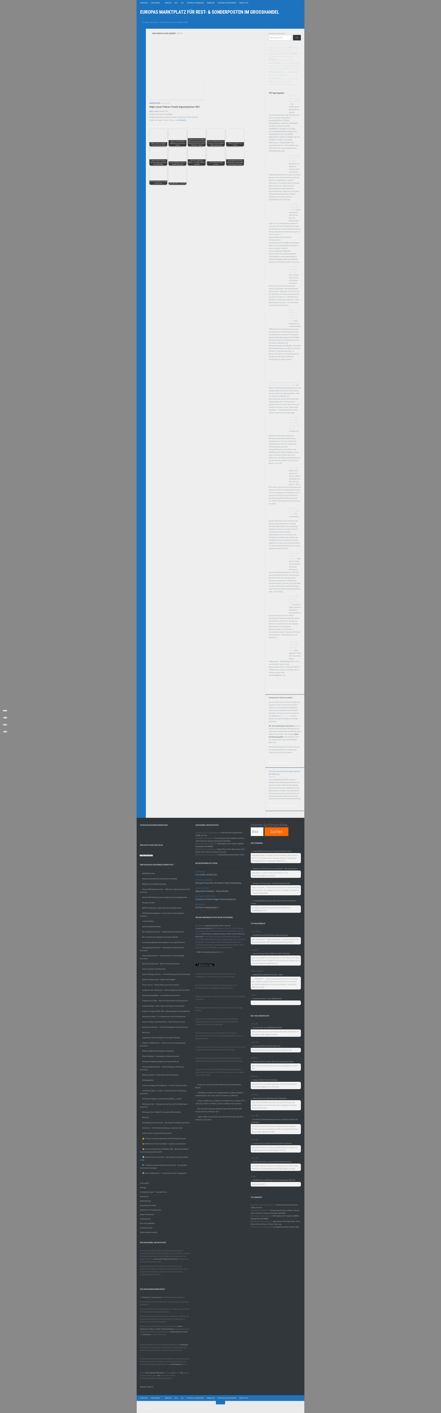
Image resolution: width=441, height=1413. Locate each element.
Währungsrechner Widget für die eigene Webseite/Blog (161, 1112)
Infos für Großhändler (147, 1223)
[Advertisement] (205, 55)
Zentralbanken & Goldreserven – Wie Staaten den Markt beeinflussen (166, 1123)
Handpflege (285, 54)
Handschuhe (144, 1329)
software (284, 79)
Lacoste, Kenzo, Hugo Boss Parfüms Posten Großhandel (272, 1143)
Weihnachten (285, 84)
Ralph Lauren (154, 111)
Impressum (146, 1032)
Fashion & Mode (154, 103)
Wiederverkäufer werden (148, 1232)
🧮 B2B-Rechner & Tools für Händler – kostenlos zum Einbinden (164, 1144)
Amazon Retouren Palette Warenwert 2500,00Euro (270, 1098)
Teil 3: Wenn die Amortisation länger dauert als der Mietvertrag (284, 772)
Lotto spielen (144, 1183)
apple (290, 47)
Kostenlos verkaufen (195, 3)
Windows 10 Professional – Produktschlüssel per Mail (271, 883)
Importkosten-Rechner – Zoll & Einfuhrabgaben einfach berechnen (165, 1027)
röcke (285, 72)
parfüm (271, 69)
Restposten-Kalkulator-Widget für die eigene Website (160, 1062)
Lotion (275, 66)
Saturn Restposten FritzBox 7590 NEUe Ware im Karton (294, 315)
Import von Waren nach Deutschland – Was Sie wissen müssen (163, 1022)
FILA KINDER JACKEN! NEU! (206, 874)
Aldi (176, 3)
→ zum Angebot (180, 120)
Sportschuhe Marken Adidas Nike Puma (266, 1046)
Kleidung (166, 1259)
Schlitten (158, 1329)
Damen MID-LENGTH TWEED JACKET (294, 511)
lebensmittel (294, 63)
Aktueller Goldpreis (146, 1387)
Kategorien (155, 3)
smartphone (275, 78)
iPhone (273, 59)
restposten (276, 71)
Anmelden (211, 3)
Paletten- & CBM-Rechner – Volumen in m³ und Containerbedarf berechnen (162, 1044)
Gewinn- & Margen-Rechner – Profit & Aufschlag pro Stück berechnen (166, 974)
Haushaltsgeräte (274, 57)
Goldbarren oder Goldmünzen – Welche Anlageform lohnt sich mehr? (166, 990)
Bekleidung (296, 48)
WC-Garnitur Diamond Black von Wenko (294, 269)
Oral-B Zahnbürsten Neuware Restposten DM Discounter (272, 851)
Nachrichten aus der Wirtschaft (281, 763)
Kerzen (290, 60)
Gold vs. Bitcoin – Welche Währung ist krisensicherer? (160, 985)
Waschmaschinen (274, 84)
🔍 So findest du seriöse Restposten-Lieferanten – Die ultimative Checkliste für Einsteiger (163, 1166)
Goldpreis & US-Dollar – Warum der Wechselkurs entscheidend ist (165, 1001)
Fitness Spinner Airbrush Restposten (294, 556)
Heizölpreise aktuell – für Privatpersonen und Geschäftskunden (164, 1017)
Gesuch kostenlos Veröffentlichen (154, 969)
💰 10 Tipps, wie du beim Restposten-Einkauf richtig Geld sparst (164, 1138)
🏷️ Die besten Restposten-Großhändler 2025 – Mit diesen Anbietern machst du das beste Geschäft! (164, 1150)
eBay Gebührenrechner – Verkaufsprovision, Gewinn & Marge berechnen (162, 957)
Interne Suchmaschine (269, 825)
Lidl (182, 3)
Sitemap (143, 1188)
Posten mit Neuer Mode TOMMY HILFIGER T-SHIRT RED (271, 954)
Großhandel (184, 1345)
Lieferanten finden (146, 1228)
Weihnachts (147, 1335)
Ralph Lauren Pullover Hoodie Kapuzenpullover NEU (174, 106)
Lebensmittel (157, 1259)
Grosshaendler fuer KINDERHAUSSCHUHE (267, 1028)
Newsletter (243, 3)
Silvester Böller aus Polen (179, 1332)
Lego (270, 66)
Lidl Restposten (145, 1219)
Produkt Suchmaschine (277, 33)
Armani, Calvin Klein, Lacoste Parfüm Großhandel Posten (272, 1162)
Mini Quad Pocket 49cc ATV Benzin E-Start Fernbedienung (218, 883)
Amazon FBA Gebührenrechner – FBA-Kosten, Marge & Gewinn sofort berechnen (165, 890)
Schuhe (280, 75)
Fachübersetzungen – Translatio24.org (153, 1192)
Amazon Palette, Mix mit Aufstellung (265, 1080)
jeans (285, 60)
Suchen (276, 831)
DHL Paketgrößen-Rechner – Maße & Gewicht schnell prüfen (163, 932)
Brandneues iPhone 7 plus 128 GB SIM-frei (267, 999)
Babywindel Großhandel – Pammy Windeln (211, 891)
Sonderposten (156, 1297)
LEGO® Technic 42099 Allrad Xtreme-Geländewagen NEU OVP (274, 1180)
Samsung (292, 72)
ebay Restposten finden (148, 1205)
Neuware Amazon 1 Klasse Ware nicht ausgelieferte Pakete (273, 1062)
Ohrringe (297, 66)
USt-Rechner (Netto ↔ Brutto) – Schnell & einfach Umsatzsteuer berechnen (163, 1092)
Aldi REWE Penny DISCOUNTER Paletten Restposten (270, 935)
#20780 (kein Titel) (148, 873)
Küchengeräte (284, 63)
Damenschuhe (278, 50)
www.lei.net (144, 1196)
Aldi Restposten (145, 1201)
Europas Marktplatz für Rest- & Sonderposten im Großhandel (209, 12)
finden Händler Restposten (154, 1373)
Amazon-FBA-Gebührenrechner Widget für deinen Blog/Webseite (164, 897)
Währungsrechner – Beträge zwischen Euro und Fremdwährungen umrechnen (163, 1105)
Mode (280, 66)
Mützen (151, 1329)
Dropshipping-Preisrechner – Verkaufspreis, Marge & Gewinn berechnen (162, 949)
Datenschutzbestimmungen (151, 927)
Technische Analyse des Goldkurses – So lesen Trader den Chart (164, 1085)
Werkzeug (293, 84)
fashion (286, 50)
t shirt (290, 81)
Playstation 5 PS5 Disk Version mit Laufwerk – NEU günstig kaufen (275, 869)
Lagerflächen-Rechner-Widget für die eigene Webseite (161, 1038)
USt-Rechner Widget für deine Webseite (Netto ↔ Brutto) (161, 1099)
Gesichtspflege (274, 54)
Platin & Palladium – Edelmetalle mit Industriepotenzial (160, 1056)
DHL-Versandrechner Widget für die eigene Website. (160, 937)
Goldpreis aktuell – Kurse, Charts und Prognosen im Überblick (163, 1006)
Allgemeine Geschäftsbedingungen (154, 884)
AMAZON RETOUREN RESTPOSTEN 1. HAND (268, 975)
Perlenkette (277, 69)
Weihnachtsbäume (168, 1329)
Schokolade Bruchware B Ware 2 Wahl (231, 855)
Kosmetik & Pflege (201, 888)
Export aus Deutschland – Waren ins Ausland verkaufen (161, 964)
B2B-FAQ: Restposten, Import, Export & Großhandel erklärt (161, 908)
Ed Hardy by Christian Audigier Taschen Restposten (215, 899)
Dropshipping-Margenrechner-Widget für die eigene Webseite (163, 942)
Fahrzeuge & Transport (204, 880)
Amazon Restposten (147, 1214)
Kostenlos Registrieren (227, 3)
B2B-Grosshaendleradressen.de (209, 952)
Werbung (145, 1117)
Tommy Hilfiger (282, 82)
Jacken (179, 1326)
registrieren (285, 716)
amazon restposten (281, 48)
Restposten (174, 1259)
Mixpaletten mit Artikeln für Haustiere (294, 158)
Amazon (168, 3)
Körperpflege (274, 63)
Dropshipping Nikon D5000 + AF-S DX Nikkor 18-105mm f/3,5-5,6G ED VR (294, 422)
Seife (287, 75)
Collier (271, 50)
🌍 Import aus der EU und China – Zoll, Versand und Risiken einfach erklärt (164, 1158)
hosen (282, 56)
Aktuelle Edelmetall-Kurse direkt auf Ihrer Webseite (159, 879)
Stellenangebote (148, 1080)
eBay (181, 1373)
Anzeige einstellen (148, 903)
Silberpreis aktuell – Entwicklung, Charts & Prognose (160, 1075)
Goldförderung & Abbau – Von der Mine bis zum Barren (161, 995)
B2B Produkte (200, 872)
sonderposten (290, 79)
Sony (296, 79)
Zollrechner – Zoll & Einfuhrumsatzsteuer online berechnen (162, 1128)
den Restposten (176, 1364)
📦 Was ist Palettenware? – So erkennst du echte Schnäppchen (164, 1173)
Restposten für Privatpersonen (150, 1210)
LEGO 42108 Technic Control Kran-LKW (294, 207)
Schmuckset (272, 75)
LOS (296, 38)
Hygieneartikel (289, 57)
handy (293, 53)
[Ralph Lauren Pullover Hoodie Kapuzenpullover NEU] (176, 87)
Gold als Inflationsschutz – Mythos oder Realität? (158, 980)
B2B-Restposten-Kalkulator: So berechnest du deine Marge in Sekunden (162, 914)
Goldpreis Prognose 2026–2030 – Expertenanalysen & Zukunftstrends (166, 1011)
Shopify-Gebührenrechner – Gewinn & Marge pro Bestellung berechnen (162, 1068)
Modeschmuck (288, 66)
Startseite (144, 3)
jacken (280, 60)
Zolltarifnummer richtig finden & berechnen (157, 1133)
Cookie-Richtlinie (148, 921)
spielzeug (272, 82)
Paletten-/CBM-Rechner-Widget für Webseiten (158, 1051)
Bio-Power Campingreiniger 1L (207, 907)
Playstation (285, 69)
